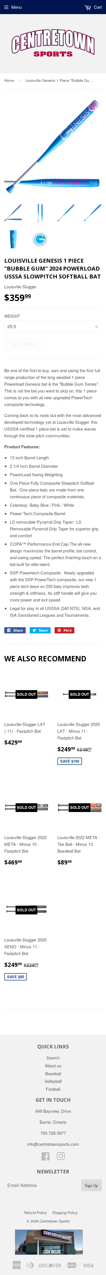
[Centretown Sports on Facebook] (45, 1158)
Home (9, 80)
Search (53, 1058)
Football (53, 1089)
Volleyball (53, 1081)
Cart (97, 7)
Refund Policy (35, 1212)
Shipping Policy (65, 1212)
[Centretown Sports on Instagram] (61, 1158)
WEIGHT (12, 316)
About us (53, 1065)
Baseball (53, 1073)
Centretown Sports (55, 1221)
